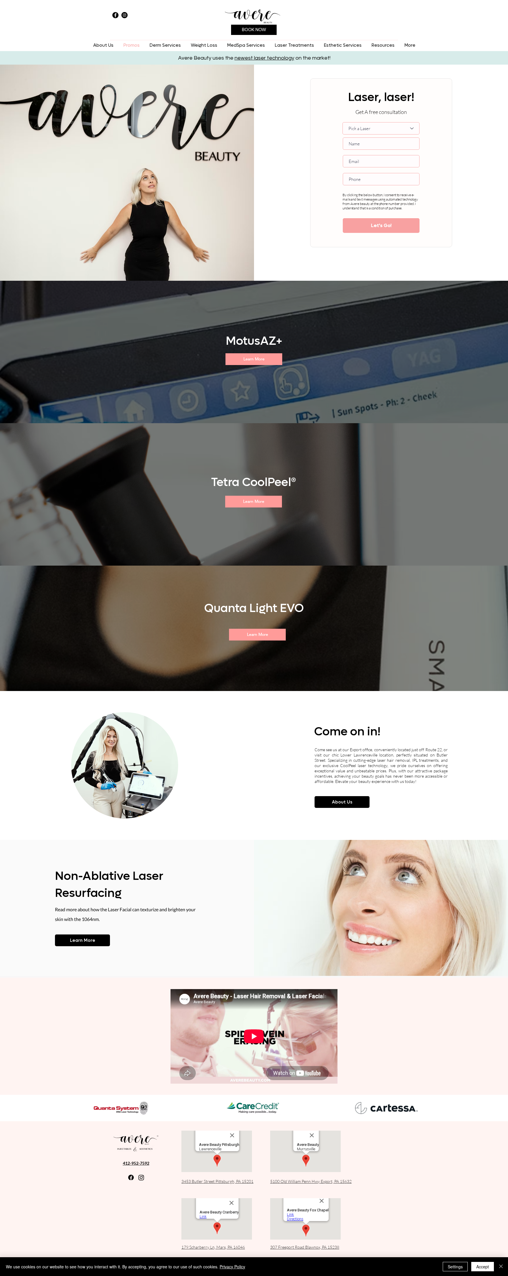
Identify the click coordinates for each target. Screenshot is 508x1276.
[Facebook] (115, 15)
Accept (482, 1267)
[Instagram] (124, 15)
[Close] (500, 1266)
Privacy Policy (232, 1267)
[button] (165, 45)
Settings (455, 1267)
